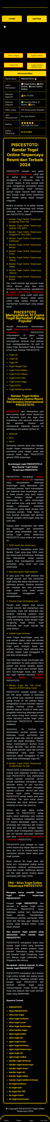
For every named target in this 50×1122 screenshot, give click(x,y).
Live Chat (43, 1120)
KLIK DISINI (26, 132)
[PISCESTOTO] (25, 6)
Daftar (19, 1120)
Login (31, 1120)
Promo (6, 1120)
